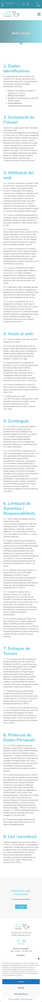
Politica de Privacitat (26, 999)
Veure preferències (21, 994)
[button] (39, 959)
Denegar (21, 988)
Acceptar (21, 981)
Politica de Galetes (13, 999)
